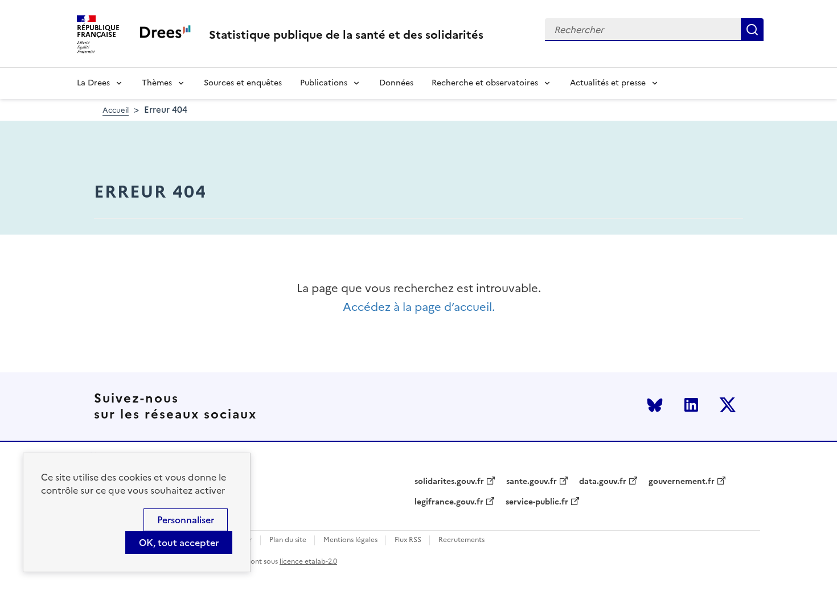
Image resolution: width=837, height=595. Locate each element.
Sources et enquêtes (243, 83)
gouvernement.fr (682, 481)
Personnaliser (185, 520)
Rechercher (752, 29)
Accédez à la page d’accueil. (419, 307)
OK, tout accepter (179, 542)
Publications (323, 83)
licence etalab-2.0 (308, 561)
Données (396, 83)
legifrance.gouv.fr (449, 502)
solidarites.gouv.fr (449, 481)
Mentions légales (350, 540)
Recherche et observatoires (485, 83)
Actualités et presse (608, 83)
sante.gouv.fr (531, 481)
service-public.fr (537, 502)
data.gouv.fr (602, 481)
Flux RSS (408, 540)
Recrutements (461, 540)
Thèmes (157, 83)
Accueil (115, 110)
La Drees (93, 83)
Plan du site (287, 540)
